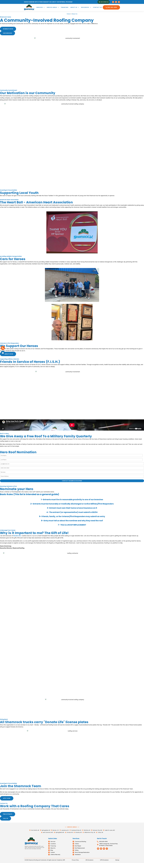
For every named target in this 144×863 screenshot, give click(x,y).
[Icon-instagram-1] (107, 849)
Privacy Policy (75, 860)
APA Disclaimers (89, 860)
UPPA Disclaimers (104, 860)
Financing (64, 7)
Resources (85, 7)
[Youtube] (119, 2)
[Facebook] (113, 2)
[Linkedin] (116, 2)
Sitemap (117, 860)
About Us (73, 7)
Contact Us (97, 7)
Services (39, 7)
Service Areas (52, 7)
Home (68, 14)
